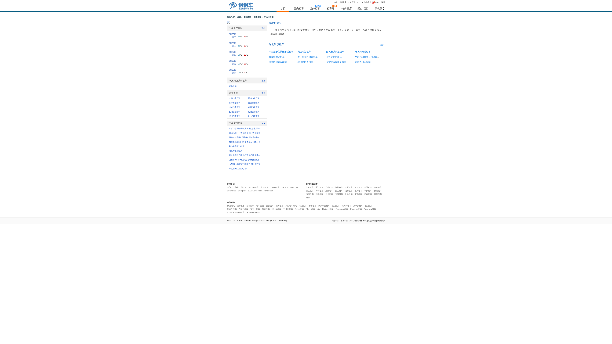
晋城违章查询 (253, 98)
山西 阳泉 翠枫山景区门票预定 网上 (244, 160)
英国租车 (369, 206)
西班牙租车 (243, 209)
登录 (342, 2)
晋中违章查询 (234, 103)
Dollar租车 (299, 209)
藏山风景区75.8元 (236, 146)
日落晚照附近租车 (278, 62)
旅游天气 (231, 206)
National (294, 187)
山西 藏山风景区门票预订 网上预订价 (244, 164)
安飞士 (230, 187)
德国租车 (336, 206)
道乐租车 (264, 187)
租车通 (331, 8)
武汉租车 (358, 187)
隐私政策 (363, 220)
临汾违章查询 (253, 116)
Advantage (268, 191)
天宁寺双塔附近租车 (336, 62)
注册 (336, 2)
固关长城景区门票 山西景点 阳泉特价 (244, 142)
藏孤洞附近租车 (276, 57)
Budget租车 (254, 187)
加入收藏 (365, 2)
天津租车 (339, 194)
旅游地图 (240, 206)
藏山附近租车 (304, 51)
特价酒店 (347, 8)
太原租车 (233, 86)
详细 (263, 28)
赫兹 (237, 187)
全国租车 (247, 17)
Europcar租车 (356, 209)
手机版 (378, 8)
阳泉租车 (257, 17)
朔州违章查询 (253, 107)
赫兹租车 (266, 209)
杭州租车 (368, 191)
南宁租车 (358, 194)
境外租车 (315, 8)
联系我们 (345, 220)
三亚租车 (349, 187)
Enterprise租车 (341, 209)
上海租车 (329, 191)
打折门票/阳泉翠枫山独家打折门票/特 (244, 128)
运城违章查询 (234, 107)
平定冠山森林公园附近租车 (368, 57)
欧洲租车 (279, 206)
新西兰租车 (232, 209)
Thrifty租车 (275, 187)
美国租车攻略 (291, 206)
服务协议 (381, 220)
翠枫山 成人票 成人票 (238, 169)
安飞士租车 (255, 209)
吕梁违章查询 (253, 112)
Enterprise (231, 191)
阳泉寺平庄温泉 (235, 151)
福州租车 (378, 194)
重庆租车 (358, 191)
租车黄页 (260, 206)
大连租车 (310, 191)
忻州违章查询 (234, 116)
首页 (282, 8)
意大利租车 (346, 206)
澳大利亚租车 (324, 206)
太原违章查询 (253, 103)
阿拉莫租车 (276, 209)
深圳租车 (339, 187)
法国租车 (303, 206)
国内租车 (299, 8)
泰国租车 (312, 206)
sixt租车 (285, 187)
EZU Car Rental (255, 191)
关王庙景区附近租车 (308, 57)
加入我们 (354, 220)
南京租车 (378, 187)
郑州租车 (329, 194)
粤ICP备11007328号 (278, 220)
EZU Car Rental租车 (236, 212)
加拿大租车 (358, 206)
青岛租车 (319, 191)
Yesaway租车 (370, 209)
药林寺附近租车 (363, 62)
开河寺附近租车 (334, 57)
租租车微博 (380, 2)
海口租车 (310, 194)
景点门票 (362, 8)
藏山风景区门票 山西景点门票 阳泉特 (244, 133)
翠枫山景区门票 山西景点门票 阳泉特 (244, 155)
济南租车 (368, 194)
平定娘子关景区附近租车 (281, 51)
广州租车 (329, 187)
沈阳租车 (319, 194)
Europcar (242, 191)
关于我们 (335, 220)
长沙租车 (368, 187)
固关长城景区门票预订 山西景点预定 (244, 137)
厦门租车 (319, 187)
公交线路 (270, 206)
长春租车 (349, 194)
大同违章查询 (234, 98)
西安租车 (339, 191)
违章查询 (250, 206)
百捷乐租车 (288, 209)
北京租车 (310, 187)
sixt (318, 209)
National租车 (327, 209)
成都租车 (349, 191)
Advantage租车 (253, 212)
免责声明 (372, 220)
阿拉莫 (244, 187)
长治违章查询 (234, 112)
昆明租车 (378, 191)
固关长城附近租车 (335, 51)
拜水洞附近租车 (363, 51)
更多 (263, 81)
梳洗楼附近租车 (305, 62)
